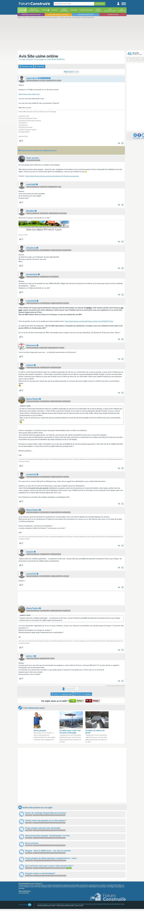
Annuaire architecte (86, 14)
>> (77, 72)
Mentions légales (64, 904)
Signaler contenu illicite (51, 904)
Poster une (83, 694)
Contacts (40, 904)
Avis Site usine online (38, 56)
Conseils (54, 10)
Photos (44, 10)
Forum (21, 10)
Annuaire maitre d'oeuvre (58, 14)
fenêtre (89, 308)
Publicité (106, 904)
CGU (86, 904)
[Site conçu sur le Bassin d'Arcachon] (25, 905)
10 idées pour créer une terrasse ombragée (70, 731)
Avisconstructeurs (110, 10)
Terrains (74, 10)
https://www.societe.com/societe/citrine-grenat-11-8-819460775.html (89, 321)
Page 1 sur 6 (68, 72)
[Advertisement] (72, 34)
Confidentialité (114, 904)
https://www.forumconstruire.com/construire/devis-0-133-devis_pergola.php (52, 176)
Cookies (122, 904)
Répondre (40, 66)
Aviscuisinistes (121, 10)
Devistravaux (98, 10)
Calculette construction (77, 904)
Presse (91, 904)
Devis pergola (40, 730)
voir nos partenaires (24, 892)
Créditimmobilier (64, 10)
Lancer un (62, 694)
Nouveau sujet (26, 66)
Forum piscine (113, 14)
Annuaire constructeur (31, 14)
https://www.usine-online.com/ (29, 94)
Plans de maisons (86, 10)
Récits (33, 10)
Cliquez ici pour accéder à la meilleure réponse (38, 150)
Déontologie (98, 904)
